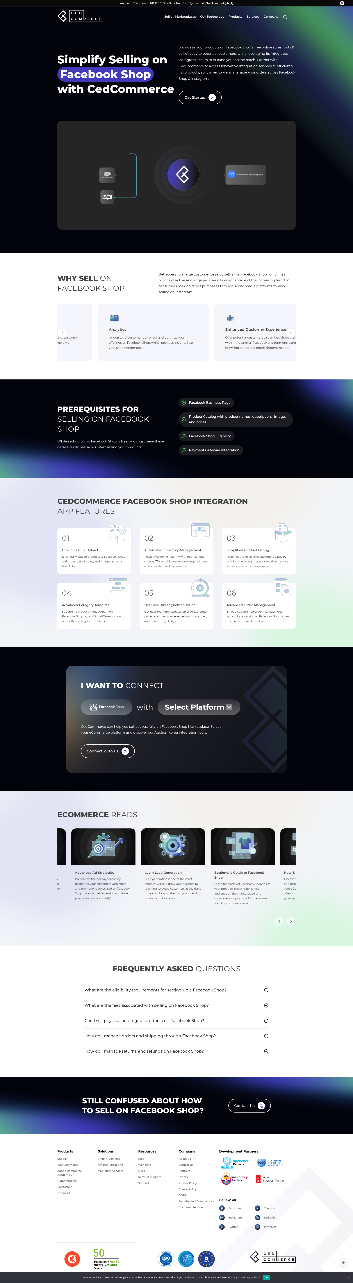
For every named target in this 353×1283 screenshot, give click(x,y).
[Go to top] (343, 1262)
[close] (342, 3)
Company (271, 16)
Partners (184, 1171)
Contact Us (244, 1106)
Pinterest (270, 1227)
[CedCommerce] (79, 16)
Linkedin (270, 1217)
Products (235, 16)
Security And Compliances (196, 1201)
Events (183, 1177)
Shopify (62, 1158)
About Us (185, 1158)
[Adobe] (271, 1179)
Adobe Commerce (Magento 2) (69, 1172)
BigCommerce (67, 1181)
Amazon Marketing (110, 1165)
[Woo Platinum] (271, 1163)
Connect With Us (103, 751)
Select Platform (194, 707)
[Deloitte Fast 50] (106, 1259)
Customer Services (191, 1207)
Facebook (234, 1208)
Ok (266, 1277)
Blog (141, 1158)
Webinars (144, 1165)
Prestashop (64, 1187)
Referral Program (149, 1177)
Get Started (195, 97)
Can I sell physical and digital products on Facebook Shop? (144, 1020)
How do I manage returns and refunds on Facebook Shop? (144, 1051)
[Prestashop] (235, 1179)
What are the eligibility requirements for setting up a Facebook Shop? (156, 990)
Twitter (233, 1227)
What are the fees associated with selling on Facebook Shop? (147, 1005)
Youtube (269, 1208)
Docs (141, 1171)
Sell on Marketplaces (180, 16)
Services (253, 16)
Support (143, 1183)
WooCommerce (67, 1165)
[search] (285, 16)
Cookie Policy (188, 1189)
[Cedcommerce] (273, 1257)
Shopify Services (109, 1158)
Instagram (235, 1217)
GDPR (183, 1195)
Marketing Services (110, 1171)
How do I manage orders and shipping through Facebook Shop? (150, 1035)
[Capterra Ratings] (72, 1259)
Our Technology (212, 16)
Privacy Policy (188, 1183)
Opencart (63, 1193)
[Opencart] (235, 1163)
